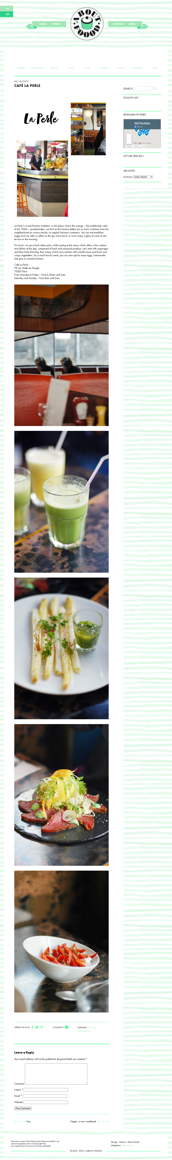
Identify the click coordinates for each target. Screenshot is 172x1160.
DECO (71, 68)
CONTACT (118, 23)
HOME (43, 23)
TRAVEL (154, 68)
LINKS (132, 23)
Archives (128, 177)
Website (18, 1102)
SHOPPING (138, 68)
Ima (27, 1121)
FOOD (88, 68)
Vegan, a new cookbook (83, 1121)
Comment (19, 1083)
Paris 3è (91, 1027)
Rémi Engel (127, 1145)
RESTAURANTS (37, 68)
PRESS (56, 23)
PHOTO (121, 68)
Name (18, 1089)
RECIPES (21, 68)
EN (7, 14)
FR (7, 8)
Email (18, 1096)
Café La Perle (27, 85)
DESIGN (54, 68)
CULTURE (104, 68)
